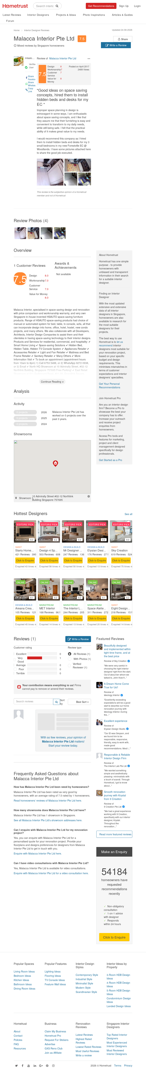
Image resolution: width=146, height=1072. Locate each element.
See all (128, 514)
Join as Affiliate (53, 1052)
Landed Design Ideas (119, 1006)
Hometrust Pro (53, 1035)
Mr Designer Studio (75, 550)
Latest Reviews (12, 15)
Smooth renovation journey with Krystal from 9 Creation (115, 795)
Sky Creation (119, 550)
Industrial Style (84, 979)
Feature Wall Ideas (55, 984)
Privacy (128, 1065)
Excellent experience (115, 721)
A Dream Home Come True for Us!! (116, 685)
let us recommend (111, 343)
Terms (117, 1065)
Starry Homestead (26, 550)
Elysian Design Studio (101, 550)
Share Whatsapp (33, 84)
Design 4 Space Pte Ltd (54, 550)
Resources (20, 1048)
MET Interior (47, 608)
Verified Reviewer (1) (80, 665)
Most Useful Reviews (87, 1051)
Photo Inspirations (94, 15)
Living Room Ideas (24, 971)
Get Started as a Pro (110, 460)
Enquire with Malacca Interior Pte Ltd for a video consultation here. (51, 873)
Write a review (84, 1055)
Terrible (20, 673)
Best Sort (81, 702)
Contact (18, 1035)
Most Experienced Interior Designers (117, 1044)
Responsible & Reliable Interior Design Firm (117, 756)
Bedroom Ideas (22, 975)
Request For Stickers (56, 1040)
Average (20, 665)
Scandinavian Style (86, 992)
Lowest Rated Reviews (88, 1047)
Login (137, 6)
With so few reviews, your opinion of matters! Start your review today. (63, 741)
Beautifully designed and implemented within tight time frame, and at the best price (117, 651)
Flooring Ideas (53, 975)
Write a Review (117, 45)
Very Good (21, 659)
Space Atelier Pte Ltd (100, 608)
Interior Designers (38, 15)
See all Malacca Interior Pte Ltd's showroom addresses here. (48, 820)
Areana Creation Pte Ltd (30, 608)
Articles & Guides (122, 15)
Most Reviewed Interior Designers (117, 1052)
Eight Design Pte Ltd (124, 608)
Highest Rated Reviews (84, 1040)
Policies (18, 1040)
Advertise (50, 1044)
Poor (21, 669)
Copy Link (30, 90)
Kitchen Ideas (21, 980)
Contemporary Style (87, 975)
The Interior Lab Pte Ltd (78, 608)
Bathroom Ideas (23, 984)
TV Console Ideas (55, 980)
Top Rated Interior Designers (117, 1036)
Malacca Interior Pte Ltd (44, 38)
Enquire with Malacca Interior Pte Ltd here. (38, 853)
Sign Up (124, 6)
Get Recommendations (101, 6)
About (17, 1031)
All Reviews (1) (82, 654)
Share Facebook (33, 78)
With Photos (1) (82, 659)
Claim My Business (55, 1031)
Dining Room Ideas (24, 988)
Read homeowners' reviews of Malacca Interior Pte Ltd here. (48, 800)
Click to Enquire (25, 560)
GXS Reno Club (53, 1048)
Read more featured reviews (115, 834)
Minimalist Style (84, 983)
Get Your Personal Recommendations (109, 385)
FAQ (16, 1044)
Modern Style (83, 987)
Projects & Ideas (66, 15)
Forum (10, 21)
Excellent (20, 654)
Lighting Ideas (53, 971)
